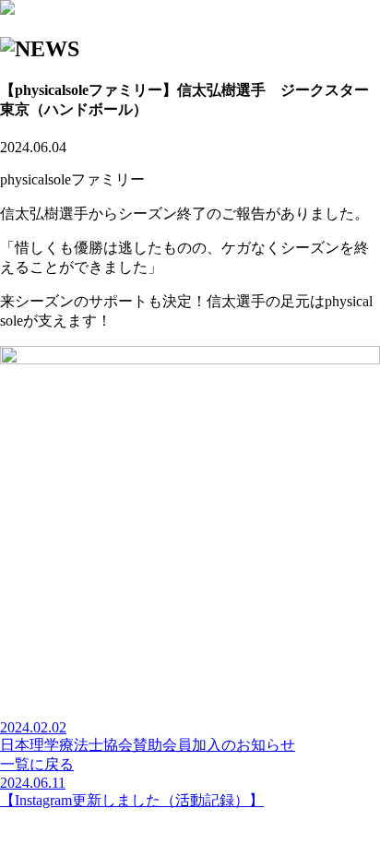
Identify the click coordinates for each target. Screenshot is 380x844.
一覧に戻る (37, 764)
